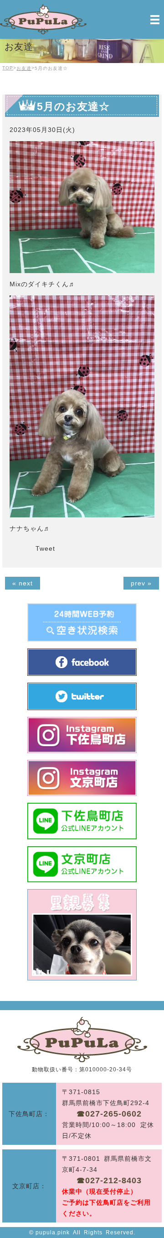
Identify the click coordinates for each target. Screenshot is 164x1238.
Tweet (45, 548)
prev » (141, 583)
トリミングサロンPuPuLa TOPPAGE (82, 1039)
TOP (7, 67)
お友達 (23, 68)
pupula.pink (53, 1232)
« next (22, 583)
